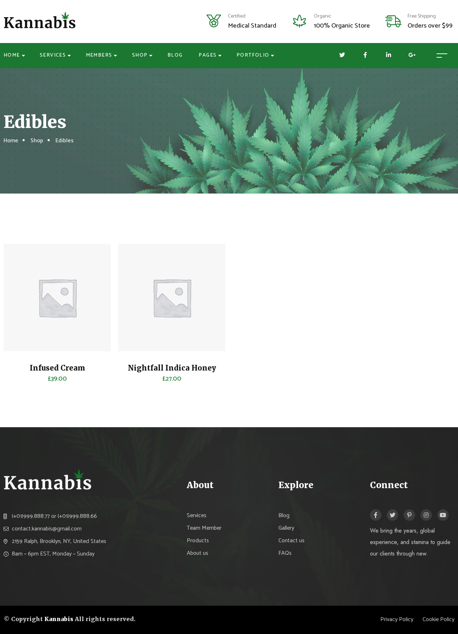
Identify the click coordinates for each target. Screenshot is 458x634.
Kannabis (58, 619)
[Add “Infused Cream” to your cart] (20, 308)
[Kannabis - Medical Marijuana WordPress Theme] (40, 21)
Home (12, 55)
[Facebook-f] (375, 515)
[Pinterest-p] (409, 515)
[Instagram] (426, 515)
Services (53, 55)
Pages (207, 55)
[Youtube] (443, 515)
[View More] (20, 326)
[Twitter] (392, 515)
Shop (140, 55)
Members (99, 55)
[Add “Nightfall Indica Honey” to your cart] (134, 308)
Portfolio (253, 55)
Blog (175, 55)
